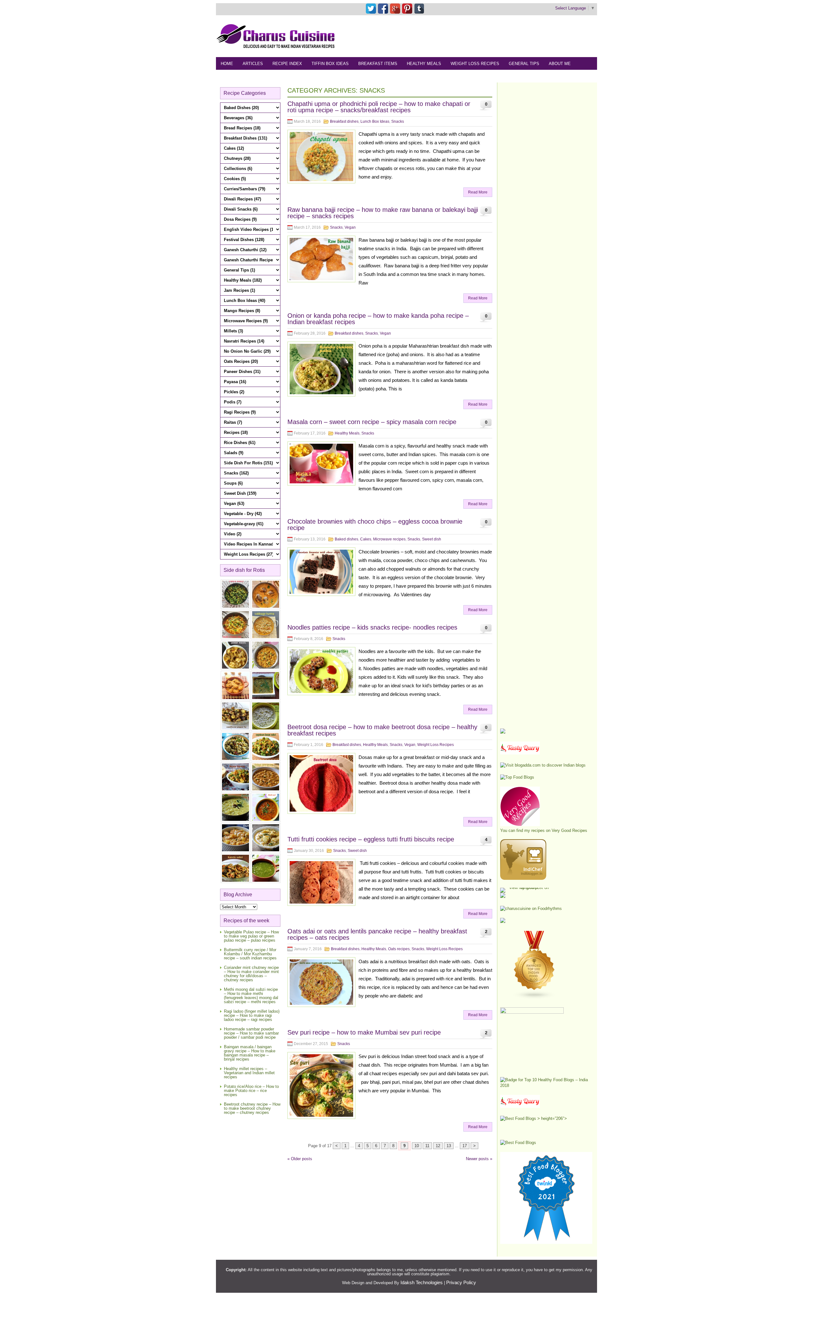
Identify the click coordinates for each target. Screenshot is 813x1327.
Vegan (350, 227)
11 (427, 1145)
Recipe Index (287, 63)
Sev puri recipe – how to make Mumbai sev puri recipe (364, 1032)
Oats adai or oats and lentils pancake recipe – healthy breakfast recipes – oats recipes (377, 934)
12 (438, 1145)
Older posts (299, 1158)
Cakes (365, 539)
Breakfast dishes (344, 121)
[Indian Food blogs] (534, 998)
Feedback (232, 76)
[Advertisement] (481, 36)
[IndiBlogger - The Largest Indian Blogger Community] (523, 878)
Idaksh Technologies (421, 1282)
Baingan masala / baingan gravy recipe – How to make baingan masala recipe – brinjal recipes (249, 1053)
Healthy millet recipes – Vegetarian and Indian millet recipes (249, 1072)
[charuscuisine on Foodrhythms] (531, 908)
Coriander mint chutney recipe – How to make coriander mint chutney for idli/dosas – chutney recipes (251, 973)
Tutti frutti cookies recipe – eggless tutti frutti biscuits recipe (370, 839)
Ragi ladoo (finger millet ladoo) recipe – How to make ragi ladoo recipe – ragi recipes (251, 1015)
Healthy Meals (424, 63)
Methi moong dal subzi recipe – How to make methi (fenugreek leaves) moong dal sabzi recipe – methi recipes (251, 995)
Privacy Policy (461, 1282)
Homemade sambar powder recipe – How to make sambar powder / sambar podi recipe (251, 1033)
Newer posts (479, 1158)
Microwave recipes (389, 539)
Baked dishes (346, 539)
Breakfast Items (377, 63)
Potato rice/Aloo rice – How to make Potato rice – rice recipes (251, 1090)
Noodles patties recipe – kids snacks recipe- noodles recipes (372, 627)
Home (227, 63)
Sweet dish (431, 539)
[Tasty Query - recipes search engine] (520, 753)
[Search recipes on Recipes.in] (517, 777)
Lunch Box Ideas (374, 121)
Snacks (397, 121)
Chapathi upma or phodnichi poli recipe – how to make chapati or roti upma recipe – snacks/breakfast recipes (378, 107)
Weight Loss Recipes (475, 63)
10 (416, 1145)
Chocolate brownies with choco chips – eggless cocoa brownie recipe (374, 524)
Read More (477, 192)
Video (288, 76)
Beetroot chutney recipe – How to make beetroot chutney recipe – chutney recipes (252, 1108)
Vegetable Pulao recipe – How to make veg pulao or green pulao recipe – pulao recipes (251, 936)
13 (449, 1145)
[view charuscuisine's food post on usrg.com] (526, 887)
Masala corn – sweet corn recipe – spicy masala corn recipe (371, 421)
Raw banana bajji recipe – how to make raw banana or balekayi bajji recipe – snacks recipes (382, 212)
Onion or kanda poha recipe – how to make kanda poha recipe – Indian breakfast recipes (378, 318)
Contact (262, 76)
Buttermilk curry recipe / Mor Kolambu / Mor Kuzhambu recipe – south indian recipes (250, 953)
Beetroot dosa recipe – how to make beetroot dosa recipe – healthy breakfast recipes (382, 730)
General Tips (524, 63)
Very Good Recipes (569, 830)
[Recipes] (520, 1106)
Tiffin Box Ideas (330, 63)
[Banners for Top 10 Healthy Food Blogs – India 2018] (546, 1085)
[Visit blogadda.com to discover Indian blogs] (543, 765)
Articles (253, 63)
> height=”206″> (551, 1118)
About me (560, 63)
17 (464, 1145)
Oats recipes (399, 949)
